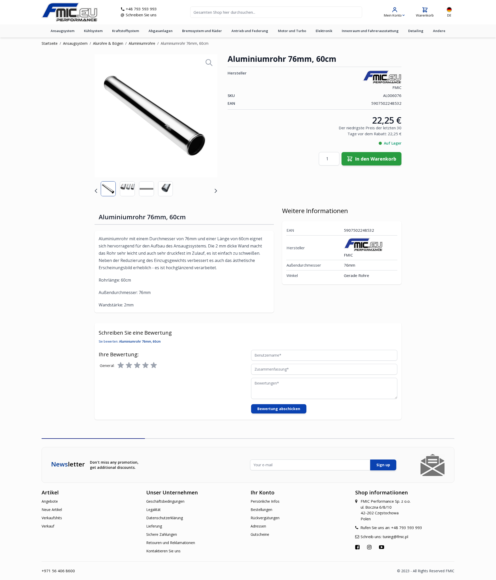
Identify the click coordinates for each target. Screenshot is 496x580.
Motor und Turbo (292, 30)
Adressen (258, 526)
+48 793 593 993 (141, 8)
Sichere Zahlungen (161, 534)
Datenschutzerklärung (164, 517)
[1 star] (121, 365)
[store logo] (70, 12)
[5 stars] (154, 365)
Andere (439, 30)
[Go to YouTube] (382, 547)
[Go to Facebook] (358, 547)
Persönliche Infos (265, 501)
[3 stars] (137, 365)
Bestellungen (261, 509)
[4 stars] (145, 365)
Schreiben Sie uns (141, 14)
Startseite (50, 43)
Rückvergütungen (265, 517)
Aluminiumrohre (142, 43)
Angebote (50, 501)
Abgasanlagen (161, 30)
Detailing (415, 30)
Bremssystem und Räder (202, 30)
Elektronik (324, 30)
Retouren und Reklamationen (170, 542)
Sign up (383, 464)
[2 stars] (129, 365)
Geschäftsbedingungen (165, 501)
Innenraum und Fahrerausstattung (370, 30)
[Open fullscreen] (209, 62)
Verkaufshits (52, 517)
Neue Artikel (52, 509)
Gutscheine (260, 534)
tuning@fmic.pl (395, 536)
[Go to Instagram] (370, 547)
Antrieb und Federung (249, 30)
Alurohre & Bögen (108, 43)
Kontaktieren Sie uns (163, 550)
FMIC (396, 87)
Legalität (153, 509)
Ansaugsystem (62, 30)
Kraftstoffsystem (125, 30)
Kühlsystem (93, 30)
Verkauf (48, 526)
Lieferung (154, 526)
